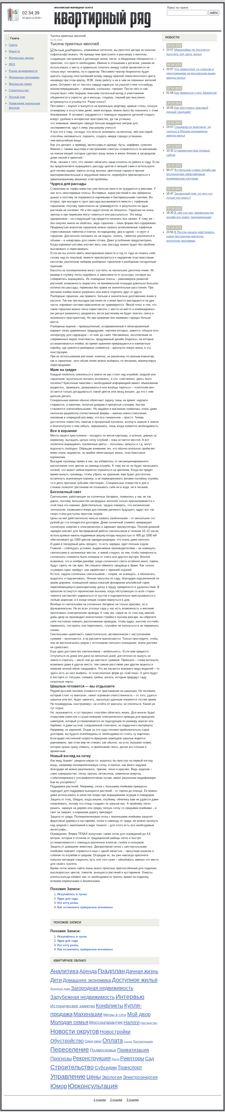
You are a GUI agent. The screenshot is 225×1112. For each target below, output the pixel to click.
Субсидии (106, 1067)
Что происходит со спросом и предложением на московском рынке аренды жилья (191, 73)
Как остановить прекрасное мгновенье (85, 907)
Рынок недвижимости (23, 71)
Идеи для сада (67, 898)
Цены (93, 1076)
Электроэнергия (140, 1077)
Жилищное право (20, 84)
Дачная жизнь (142, 971)
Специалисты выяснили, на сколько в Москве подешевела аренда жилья (188, 131)
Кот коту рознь (67, 902)
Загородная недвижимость (102, 988)
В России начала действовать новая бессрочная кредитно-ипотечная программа (190, 236)
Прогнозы (61, 1058)
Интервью (130, 996)
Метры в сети (114, 1015)
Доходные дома (60, 988)
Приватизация (133, 1050)
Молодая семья (69, 1022)
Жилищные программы (24, 77)
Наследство (148, 1023)
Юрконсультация (93, 1086)
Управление (67, 1076)
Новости (172, 37)
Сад (149, 1058)
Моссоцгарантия (106, 1022)
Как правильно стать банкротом (195, 92)
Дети (56, 980)
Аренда (88, 971)
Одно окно (93, 1041)
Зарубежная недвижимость (82, 997)
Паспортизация (143, 1041)
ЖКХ (12, 64)
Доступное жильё (135, 980)
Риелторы (132, 1058)
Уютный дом (17, 97)
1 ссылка (100, 1099)
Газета (13, 45)
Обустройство (67, 1041)
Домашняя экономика (87, 980)
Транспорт (130, 1067)
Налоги (131, 1022)
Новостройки (115, 1032)
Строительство (72, 1067)
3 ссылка (133, 1099)
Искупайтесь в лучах (72, 894)
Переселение (69, 1049)
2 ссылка (116, 1099)
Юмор (58, 1086)
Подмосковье (103, 1050)
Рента (115, 1059)
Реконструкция (92, 1058)
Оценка (128, 1041)
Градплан (111, 971)
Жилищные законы (21, 58)
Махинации (87, 1014)
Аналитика (64, 971)
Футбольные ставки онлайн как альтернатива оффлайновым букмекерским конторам (191, 174)
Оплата (112, 1040)
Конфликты (109, 1006)
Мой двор (139, 1014)
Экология (112, 1077)
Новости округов (74, 1031)
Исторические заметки (72, 1006)
